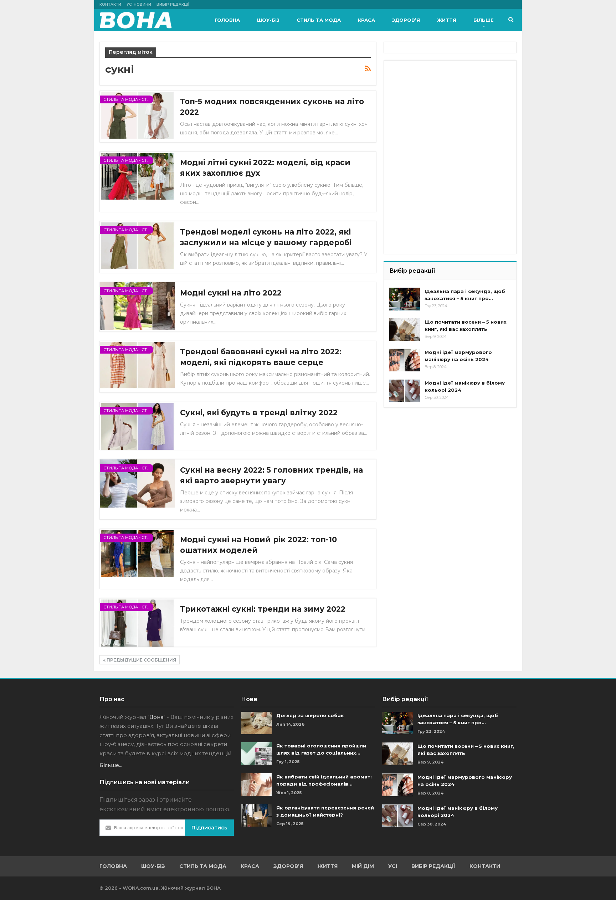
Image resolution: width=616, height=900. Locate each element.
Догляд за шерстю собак (310, 715)
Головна (227, 20)
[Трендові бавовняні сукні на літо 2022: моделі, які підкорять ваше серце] (137, 365)
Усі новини (139, 4)
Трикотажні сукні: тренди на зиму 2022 (262, 609)
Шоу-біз (268, 20)
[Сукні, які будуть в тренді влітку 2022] (137, 426)
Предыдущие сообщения (141, 660)
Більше (483, 20)
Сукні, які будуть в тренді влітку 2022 (259, 412)
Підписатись (209, 827)
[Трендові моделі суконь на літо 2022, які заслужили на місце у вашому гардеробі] (137, 245)
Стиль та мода (319, 20)
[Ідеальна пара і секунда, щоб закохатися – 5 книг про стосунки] (404, 299)
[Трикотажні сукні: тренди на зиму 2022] (137, 622)
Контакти (110, 4)
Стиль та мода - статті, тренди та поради (128, 99)
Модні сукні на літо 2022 (231, 292)
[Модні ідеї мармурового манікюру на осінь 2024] (404, 360)
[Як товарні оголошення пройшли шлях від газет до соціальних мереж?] (256, 753)
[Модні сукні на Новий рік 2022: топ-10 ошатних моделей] (137, 553)
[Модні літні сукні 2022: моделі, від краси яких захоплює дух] (137, 176)
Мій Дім (363, 866)
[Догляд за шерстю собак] (256, 723)
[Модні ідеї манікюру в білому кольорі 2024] (404, 390)
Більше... (110, 765)
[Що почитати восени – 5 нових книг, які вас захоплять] (404, 329)
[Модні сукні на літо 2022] (137, 306)
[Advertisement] (442, 110)
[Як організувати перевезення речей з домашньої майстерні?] (256, 815)
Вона (156, 717)
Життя (446, 20)
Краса (366, 20)
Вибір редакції (172, 4)
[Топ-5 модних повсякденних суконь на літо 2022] (137, 115)
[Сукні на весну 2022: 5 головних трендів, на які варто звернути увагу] (137, 483)
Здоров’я (406, 20)
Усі (392, 866)
